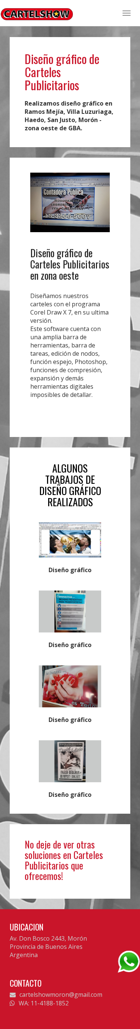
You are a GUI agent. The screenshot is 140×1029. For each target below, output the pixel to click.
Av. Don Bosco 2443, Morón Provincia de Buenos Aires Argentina (48, 946)
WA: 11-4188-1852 (44, 1003)
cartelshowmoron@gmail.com (60, 994)
